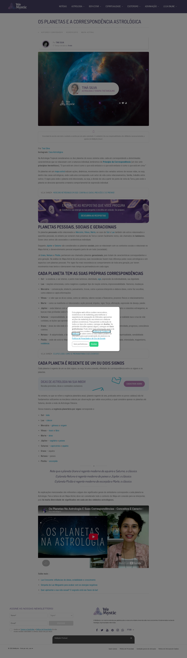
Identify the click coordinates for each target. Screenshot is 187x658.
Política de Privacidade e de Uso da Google (88, 338)
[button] (80, 344)
